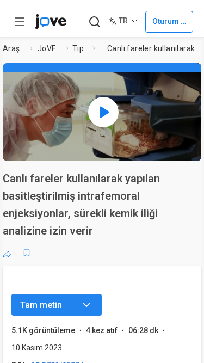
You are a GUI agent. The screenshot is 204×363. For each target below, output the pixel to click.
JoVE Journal (49, 48)
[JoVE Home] (50, 21)
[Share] (7, 252)
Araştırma (14, 48)
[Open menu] (19, 21)
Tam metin (41, 305)
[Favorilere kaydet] (26, 252)
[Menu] (86, 305)
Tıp (78, 48)
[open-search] (94, 22)
